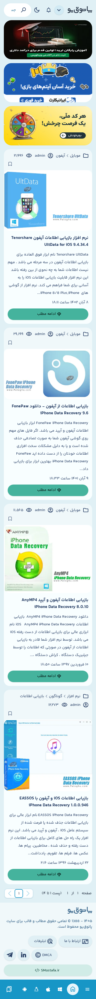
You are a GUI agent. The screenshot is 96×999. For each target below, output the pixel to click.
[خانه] (73, 989)
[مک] (48, 989)
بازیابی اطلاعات (32, 696)
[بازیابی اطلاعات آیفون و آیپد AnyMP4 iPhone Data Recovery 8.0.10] (48, 559)
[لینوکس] (36, 989)
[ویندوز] (60, 989)
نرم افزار (73, 696)
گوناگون (55, 696)
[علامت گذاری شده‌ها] (9, 989)
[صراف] (48, 125)
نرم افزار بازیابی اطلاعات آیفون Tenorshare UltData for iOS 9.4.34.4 (49, 241)
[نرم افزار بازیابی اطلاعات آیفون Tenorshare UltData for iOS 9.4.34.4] (48, 200)
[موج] (48, 39)
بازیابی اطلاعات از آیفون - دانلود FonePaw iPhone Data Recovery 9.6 (50, 409)
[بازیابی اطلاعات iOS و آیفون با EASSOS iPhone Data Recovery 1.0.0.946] (48, 755)
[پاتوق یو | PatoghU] (80, 10)
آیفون (60, 156)
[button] (19, 893)
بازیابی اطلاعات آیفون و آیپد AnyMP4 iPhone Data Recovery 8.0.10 (55, 603)
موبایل (75, 156)
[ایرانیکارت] (48, 82)
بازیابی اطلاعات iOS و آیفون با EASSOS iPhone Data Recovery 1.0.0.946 (53, 801)
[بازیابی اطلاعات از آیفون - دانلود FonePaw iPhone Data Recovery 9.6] (48, 374)
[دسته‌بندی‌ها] (59, 10)
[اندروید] (25, 989)
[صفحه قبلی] (28, 893)
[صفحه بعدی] (10, 893)
